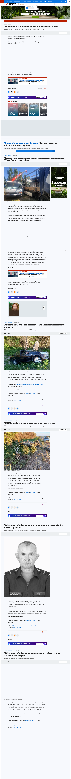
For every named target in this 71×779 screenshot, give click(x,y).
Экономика (36, 1)
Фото (7, 1)
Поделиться (63, 333)
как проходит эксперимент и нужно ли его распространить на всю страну (32, 81)
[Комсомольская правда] (10, 4)
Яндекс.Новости (36, 399)
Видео (11, 1)
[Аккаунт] (69, 1)
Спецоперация (17, 1)
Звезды (46, 1)
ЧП (10, 511)
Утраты (11, 639)
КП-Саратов (15, 399)
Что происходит (10, 322)
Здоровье (51, 1)
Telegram (27, 393)
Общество (30, 1)
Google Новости (23, 400)
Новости (6, 155)
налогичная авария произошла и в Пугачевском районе (30, 384)
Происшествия (10, 420)
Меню (2, 1)
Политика (24, 1)
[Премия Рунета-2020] (20, 4)
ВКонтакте (33, 393)
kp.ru (45, 88)
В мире (41, 1)
